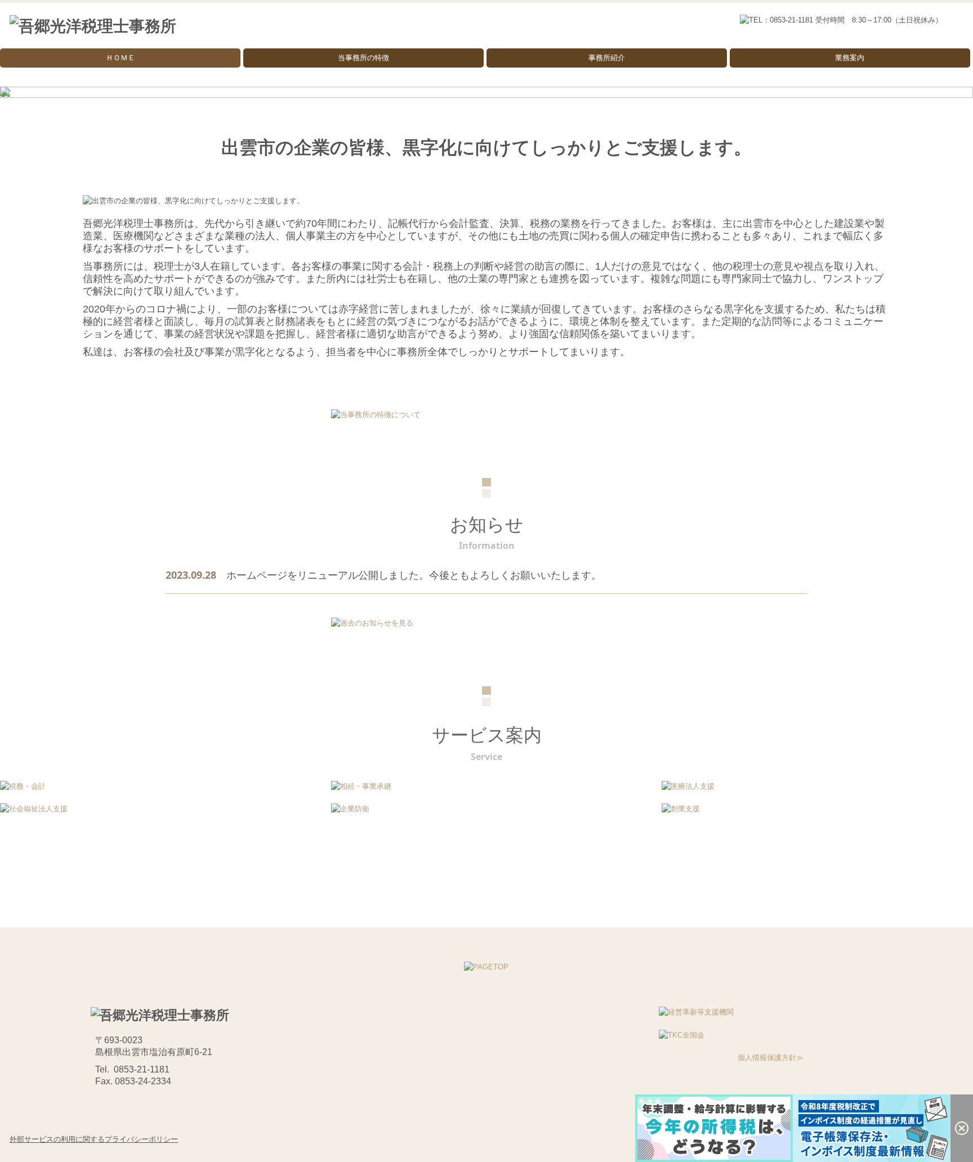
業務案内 (849, 57)
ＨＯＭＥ (120, 57)
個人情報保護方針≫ (771, 1057)
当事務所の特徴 (363, 57)
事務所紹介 (606, 57)
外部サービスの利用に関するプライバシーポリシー (94, 1139)
